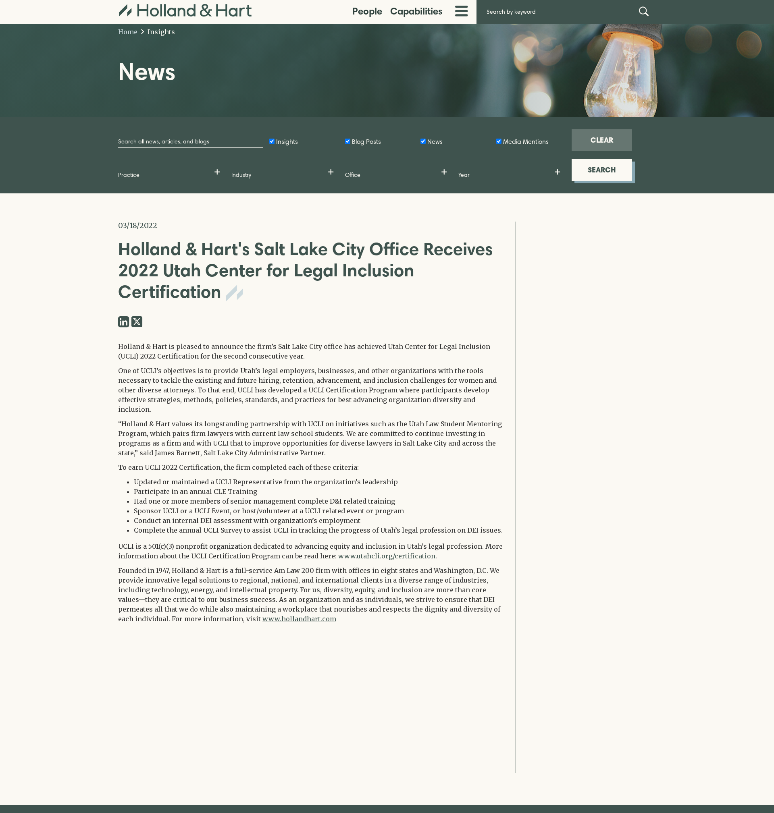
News (435, 141)
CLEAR (602, 140)
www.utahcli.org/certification (386, 556)
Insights (160, 32)
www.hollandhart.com (299, 619)
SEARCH (602, 169)
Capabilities (416, 11)
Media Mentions (526, 141)
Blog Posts (366, 141)
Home (127, 32)
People (367, 11)
